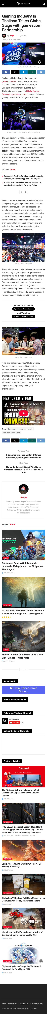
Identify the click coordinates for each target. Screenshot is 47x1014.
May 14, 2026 (7, 972)
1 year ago (22, 35)
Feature (7, 785)
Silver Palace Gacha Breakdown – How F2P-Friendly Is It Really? (22, 865)
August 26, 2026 (8, 573)
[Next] (26, 192)
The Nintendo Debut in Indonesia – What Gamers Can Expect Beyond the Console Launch (20, 792)
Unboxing (8, 822)
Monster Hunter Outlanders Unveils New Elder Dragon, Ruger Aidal (22, 656)
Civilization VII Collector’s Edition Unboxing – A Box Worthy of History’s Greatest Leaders (23, 899)
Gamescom (12, 429)
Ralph (12, 35)
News (6, 558)
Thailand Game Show (11, 433)
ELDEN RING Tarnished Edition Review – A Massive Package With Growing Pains (22, 183)
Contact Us (24, 1003)
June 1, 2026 (7, 904)
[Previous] (21, 192)
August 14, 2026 (8, 799)
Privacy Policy (37, 1003)
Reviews (7, 605)
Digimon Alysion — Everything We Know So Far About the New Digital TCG (22, 967)
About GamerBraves (9, 1003)
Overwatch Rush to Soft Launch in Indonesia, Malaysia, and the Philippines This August (23, 177)
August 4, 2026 (8, 870)
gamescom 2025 (25, 429)
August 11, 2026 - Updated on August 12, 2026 (19, 836)
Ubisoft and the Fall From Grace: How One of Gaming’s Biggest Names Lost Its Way (22, 933)
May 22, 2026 (7, 938)
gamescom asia (9, 81)
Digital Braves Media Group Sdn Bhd (24, 1008)
